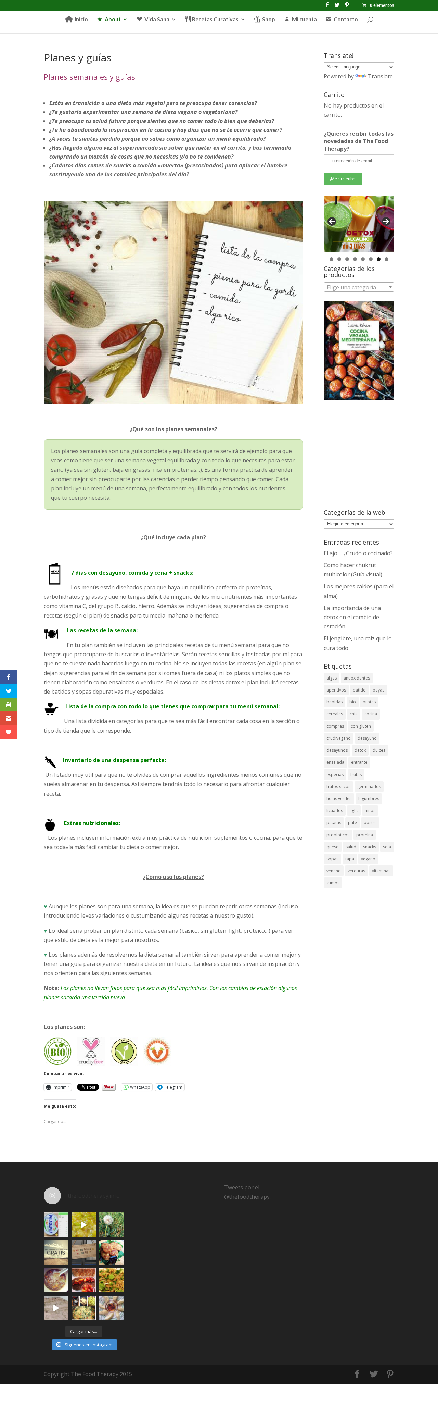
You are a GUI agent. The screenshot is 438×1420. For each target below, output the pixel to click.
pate (352, 822)
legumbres (368, 798)
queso (332, 847)
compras (335, 726)
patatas (333, 822)
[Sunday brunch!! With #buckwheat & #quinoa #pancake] (84, 1280)
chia (354, 714)
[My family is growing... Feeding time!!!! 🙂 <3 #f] (56, 1308)
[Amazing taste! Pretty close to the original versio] (56, 1224)
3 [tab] (347, 259)
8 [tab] (386, 259)
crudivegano (338, 738)
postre (370, 822)
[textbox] (359, 287)
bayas (378, 690)
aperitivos (336, 690)
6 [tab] (371, 259)
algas (331, 678)
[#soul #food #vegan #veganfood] (84, 1308)
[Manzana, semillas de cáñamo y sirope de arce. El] (111, 1308)
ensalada (335, 762)
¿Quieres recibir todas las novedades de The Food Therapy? (359, 141)
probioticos (337, 835)
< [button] (332, 222)
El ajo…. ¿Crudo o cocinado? (358, 553)
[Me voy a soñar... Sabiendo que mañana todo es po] (84, 1252)
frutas (356, 774)
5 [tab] (363, 259)
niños (370, 810)
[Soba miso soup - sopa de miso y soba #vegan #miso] (56, 1280)
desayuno (367, 738)
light (354, 810)
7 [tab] (379, 259)
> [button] (386, 222)
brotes (369, 702)
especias (335, 774)
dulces (379, 750)
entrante (359, 762)
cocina (370, 714)
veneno (333, 871)
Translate (380, 76)
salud (351, 847)
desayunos (337, 750)
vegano (368, 859)
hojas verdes (338, 798)
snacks (369, 847)
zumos (332, 883)
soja (387, 847)
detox (360, 750)
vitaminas (381, 871)
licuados (334, 810)
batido (359, 690)
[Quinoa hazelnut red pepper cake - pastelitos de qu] (111, 1252)
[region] (359, 224)
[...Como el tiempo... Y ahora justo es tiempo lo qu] (56, 1252)
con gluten (361, 726)
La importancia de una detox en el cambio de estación (352, 617)
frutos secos (338, 786)
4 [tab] (355, 259)
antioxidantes (357, 678)
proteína (364, 835)
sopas (332, 859)
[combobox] (359, 287)
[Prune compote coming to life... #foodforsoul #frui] (84, 1224)
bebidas (334, 702)
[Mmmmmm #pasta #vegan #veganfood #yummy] (111, 1280)
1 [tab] (331, 259)
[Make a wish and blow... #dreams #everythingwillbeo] (111, 1224)
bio (352, 702)
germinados (369, 786)
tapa (349, 859)
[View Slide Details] (359, 224)
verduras (356, 871)
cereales (334, 714)
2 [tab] (339, 259)
